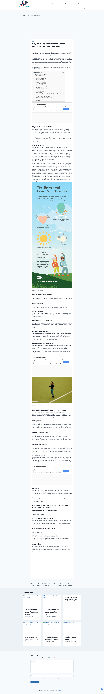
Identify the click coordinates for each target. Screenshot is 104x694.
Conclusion (40, 92)
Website (62, 675)
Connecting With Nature (42, 83)
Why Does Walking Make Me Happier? (45, 97)
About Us (54, 3)
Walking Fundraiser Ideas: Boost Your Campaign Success (71, 637)
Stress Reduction (41, 79)
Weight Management (41, 75)
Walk (33, 41)
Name (32, 675)
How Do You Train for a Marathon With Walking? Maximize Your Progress (51, 637)
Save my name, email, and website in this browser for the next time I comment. (47, 678)
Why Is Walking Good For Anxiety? (44, 96)
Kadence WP (62, 690)
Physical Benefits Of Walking (41, 74)
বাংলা (84, 3)
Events (58, 3)
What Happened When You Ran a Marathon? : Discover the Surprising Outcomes (64, 583)
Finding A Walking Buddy (42, 88)
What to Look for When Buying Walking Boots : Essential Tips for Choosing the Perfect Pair (40, 583)
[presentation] (32, 601)
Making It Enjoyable (41, 91)
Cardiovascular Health (42, 76)
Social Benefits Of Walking (41, 82)
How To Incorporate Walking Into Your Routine (45, 86)
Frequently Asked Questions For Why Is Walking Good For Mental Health (50, 93)
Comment (33, 661)
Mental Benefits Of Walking (41, 78)
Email (47, 675)
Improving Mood (41, 80)
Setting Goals (40, 87)
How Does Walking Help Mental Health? (45, 95)
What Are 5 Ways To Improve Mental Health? (46, 98)
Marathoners (28, 616)
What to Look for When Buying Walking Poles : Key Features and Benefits (71, 599)
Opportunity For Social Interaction (44, 84)
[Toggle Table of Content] (63, 73)
